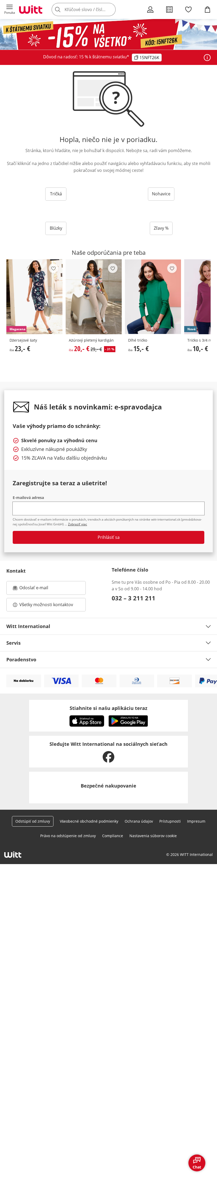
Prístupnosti (170, 821)
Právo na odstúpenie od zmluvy (68, 835)
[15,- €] (153, 296)
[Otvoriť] (207, 57)
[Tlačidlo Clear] (110, 9)
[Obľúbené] (188, 9)
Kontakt (16, 571)
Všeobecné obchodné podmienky (89, 821)
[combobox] (91, 9)
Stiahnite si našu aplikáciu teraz (108, 708)
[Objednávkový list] (169, 9)
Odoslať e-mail (39, 589)
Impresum (196, 821)
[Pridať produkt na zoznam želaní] (53, 268)
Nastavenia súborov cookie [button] (153, 835)
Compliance (112, 835)
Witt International (28, 626)
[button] (9, 9)
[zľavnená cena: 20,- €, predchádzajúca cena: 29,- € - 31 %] (94, 296)
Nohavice (161, 194)
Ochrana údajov (139, 821)
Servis (13, 643)
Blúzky (56, 228)
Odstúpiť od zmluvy (32, 821)
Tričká (56, 194)
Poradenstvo (21, 659)
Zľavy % (161, 228)
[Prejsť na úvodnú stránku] (30, 9)
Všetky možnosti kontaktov (46, 604)
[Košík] (207, 9)
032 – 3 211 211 (133, 598)
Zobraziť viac (77, 524)
